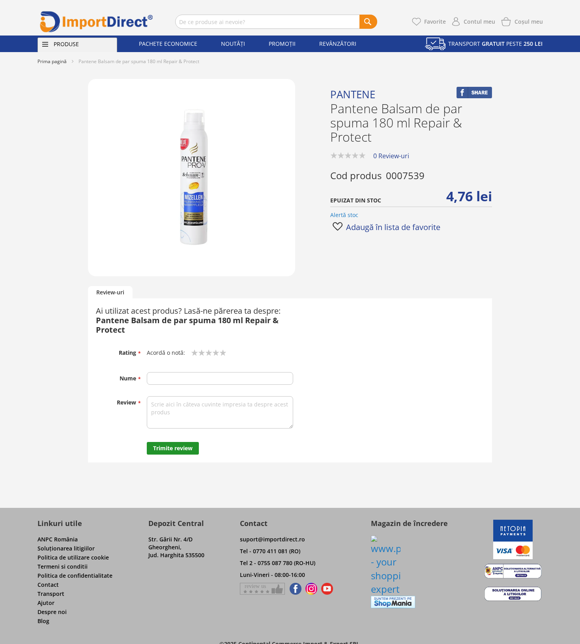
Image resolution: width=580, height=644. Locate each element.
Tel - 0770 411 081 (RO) (270, 551)
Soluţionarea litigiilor (66, 548)
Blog (43, 621)
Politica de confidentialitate (74, 575)
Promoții (282, 43)
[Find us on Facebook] (294, 589)
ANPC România (57, 539)
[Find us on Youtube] (327, 589)
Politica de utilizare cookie (73, 557)
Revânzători (337, 43)
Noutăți (233, 43)
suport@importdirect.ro (272, 539)
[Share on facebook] (474, 96)
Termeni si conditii (62, 566)
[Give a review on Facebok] (262, 589)
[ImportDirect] (96, 21)
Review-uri (110, 292)
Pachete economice (168, 43)
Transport (50, 593)
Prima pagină (52, 61)
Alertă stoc (344, 215)
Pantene (352, 94)
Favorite (435, 21)
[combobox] (276, 22)
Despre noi (52, 612)
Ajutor (45, 603)
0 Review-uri (391, 156)
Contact (48, 584)
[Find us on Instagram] (311, 589)
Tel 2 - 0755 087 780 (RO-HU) (277, 563)
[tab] (110, 292)
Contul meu (479, 21)
